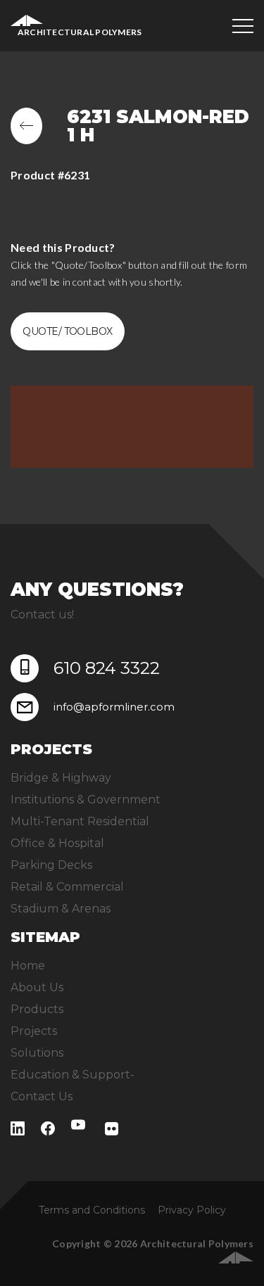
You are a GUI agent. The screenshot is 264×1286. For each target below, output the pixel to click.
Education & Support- (72, 1074)
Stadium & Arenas (61, 908)
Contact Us (42, 1096)
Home (28, 965)
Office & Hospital (57, 843)
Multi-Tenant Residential (80, 821)
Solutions (37, 1052)
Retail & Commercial (67, 886)
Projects (34, 1031)
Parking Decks (51, 865)
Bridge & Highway (61, 777)
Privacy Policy (192, 1210)
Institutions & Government (86, 799)
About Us (37, 987)
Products (37, 1009)
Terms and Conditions (92, 1210)
